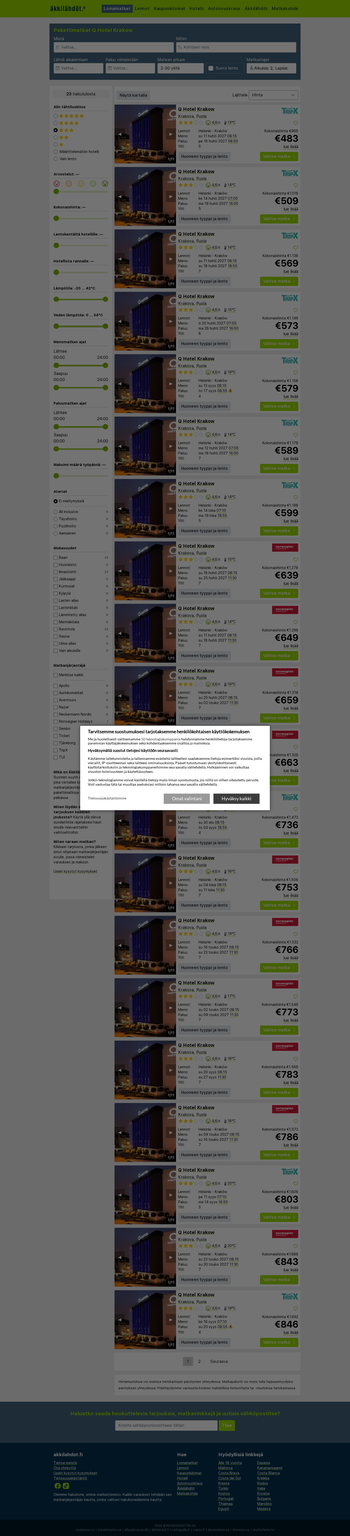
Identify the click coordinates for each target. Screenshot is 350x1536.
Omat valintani (187, 798)
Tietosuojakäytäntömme (107, 798)
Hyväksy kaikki (236, 798)
